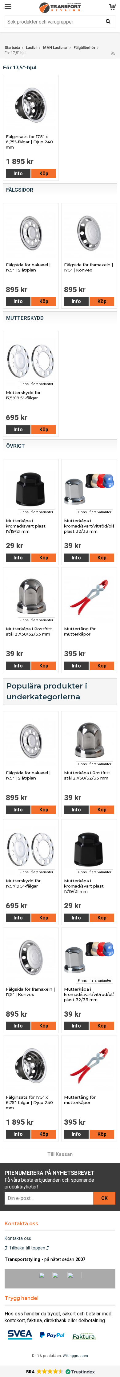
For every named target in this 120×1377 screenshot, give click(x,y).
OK (104, 1198)
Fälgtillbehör (84, 48)
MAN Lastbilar (55, 48)
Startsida (12, 48)
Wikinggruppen (75, 1356)
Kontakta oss (18, 1238)
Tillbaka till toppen (27, 1248)
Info (18, 173)
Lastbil (31, 48)
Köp (43, 173)
